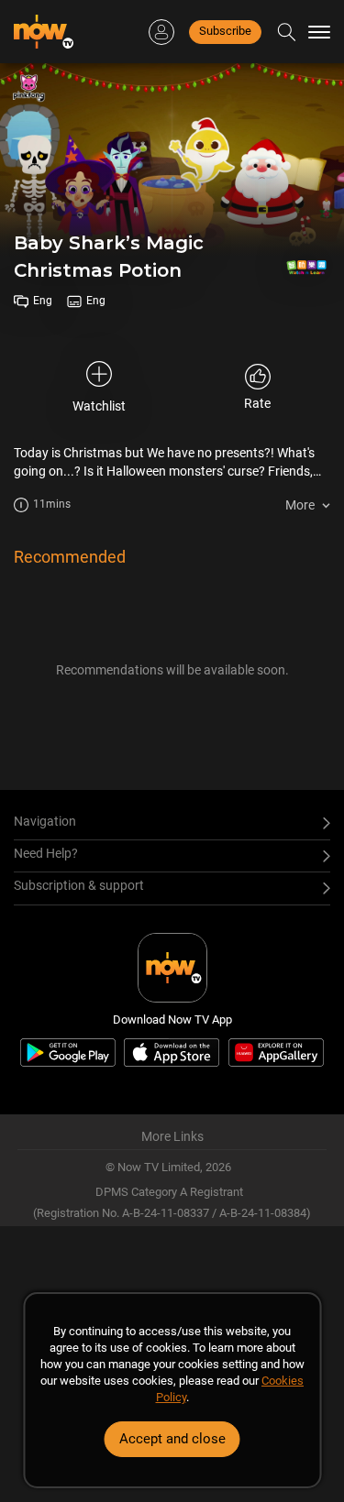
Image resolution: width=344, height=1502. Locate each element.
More (300, 505)
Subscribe (225, 31)
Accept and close (172, 1439)
